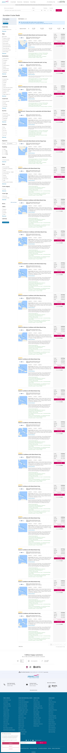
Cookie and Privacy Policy (24, 748)
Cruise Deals (13, 2)
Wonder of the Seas (52, 723)
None (5, 149)
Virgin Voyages (36, 713)
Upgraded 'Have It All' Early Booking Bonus (36, 188)
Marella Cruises (36, 711)
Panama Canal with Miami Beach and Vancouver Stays (32, 35)
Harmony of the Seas (52, 717)
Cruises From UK (21, 699)
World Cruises (21, 715)
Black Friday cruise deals (8, 727)
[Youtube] (33, 740)
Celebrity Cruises (37, 703)
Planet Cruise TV (38, 740)
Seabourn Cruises (37, 721)
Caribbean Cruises (21, 733)
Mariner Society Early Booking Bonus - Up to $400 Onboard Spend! (39, 193)
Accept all (10, 743)
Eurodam (30, 37)
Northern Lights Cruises (22, 711)
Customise (33, 751)
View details (59, 41)
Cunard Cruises (36, 715)
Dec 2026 (50, 29)
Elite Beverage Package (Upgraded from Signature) (37, 187)
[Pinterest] (31, 740)
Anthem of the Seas (52, 701)
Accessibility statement (42, 748)
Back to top (21, 646)
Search (59, 10)
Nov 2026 (42, 29)
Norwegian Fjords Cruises (23, 709)
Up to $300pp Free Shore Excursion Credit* (36, 54)
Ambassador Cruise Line (38, 723)
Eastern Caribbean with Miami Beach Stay (29, 168)
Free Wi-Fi (45, 54)
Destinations (26, 2)
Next (63, 29)
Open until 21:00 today (11, 684)
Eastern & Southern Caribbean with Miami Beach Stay (32, 263)
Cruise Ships (33, 2)
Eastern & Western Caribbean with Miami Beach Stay (32, 327)
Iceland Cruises (21, 725)
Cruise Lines (19, 2)
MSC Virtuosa (51, 705)
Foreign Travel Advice (56, 748)
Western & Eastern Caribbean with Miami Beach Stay (32, 200)
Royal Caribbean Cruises (38, 707)
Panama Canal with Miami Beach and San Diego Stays (32, 141)
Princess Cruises (37, 701)
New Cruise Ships (52, 731)
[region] (10, 742)
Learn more (46, 672)
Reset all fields (5, 222)
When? (33, 8)
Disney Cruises (36, 725)
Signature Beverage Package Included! (35, 56)
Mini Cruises (5, 707)
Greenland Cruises (21, 729)
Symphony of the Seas (53, 709)
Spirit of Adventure (52, 727)
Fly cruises (5, 725)
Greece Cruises (21, 721)
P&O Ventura (51, 711)
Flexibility (45, 8)
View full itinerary (31, 46)
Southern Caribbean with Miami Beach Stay (29, 454)
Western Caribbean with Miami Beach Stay (29, 422)
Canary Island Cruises (22, 731)
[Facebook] (27, 740)
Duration (51, 8)
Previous (28, 29)
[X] (29, 740)
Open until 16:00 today (34, 684)
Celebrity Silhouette (52, 715)
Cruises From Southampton (23, 701)
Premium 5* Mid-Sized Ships (43, 53)
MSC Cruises (36, 709)
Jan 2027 (58, 29)
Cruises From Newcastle (22, 705)
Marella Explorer (52, 721)
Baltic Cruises (21, 727)
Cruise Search (6, 719)
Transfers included (39, 57)
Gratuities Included (32, 57)
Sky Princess (51, 713)
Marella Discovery (52, 729)
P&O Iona (50, 699)
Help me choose (14, 202)
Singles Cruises (6, 713)
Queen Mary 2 (51, 707)
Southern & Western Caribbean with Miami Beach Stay (32, 232)
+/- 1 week (5, 151)
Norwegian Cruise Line (38, 705)
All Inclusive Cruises (7, 699)
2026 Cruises (5, 721)
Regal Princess (51, 703)
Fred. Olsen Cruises (37, 717)
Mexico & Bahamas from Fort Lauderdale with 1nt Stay (32, 62)
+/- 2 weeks (6, 153)
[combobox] (17, 10)
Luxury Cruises (6, 717)
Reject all (10, 746)
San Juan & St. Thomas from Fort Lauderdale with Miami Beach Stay (34, 111)
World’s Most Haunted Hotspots (9, 729)
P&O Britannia (51, 719)
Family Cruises (6, 711)
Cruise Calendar (6, 709)
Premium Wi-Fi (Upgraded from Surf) (40, 194)
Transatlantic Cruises (22, 713)
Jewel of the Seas (52, 725)
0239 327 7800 (62, 2)
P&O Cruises (36, 699)
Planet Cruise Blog (6, 703)
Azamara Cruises (37, 719)
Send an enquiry (33, 685)
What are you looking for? (9, 8)
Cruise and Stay (6, 723)
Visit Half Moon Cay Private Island (34, 106)
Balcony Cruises (6, 715)
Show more (4, 31)
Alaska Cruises (21, 719)
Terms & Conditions (33, 748)
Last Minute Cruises (7, 705)
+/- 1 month (6, 154)
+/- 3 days (5, 150)
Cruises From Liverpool (22, 703)
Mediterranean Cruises (22, 707)
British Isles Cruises (22, 717)
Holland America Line (36, 37)
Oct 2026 (33, 29)
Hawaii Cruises (21, 723)
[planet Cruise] (5, 2)
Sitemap (49, 748)
